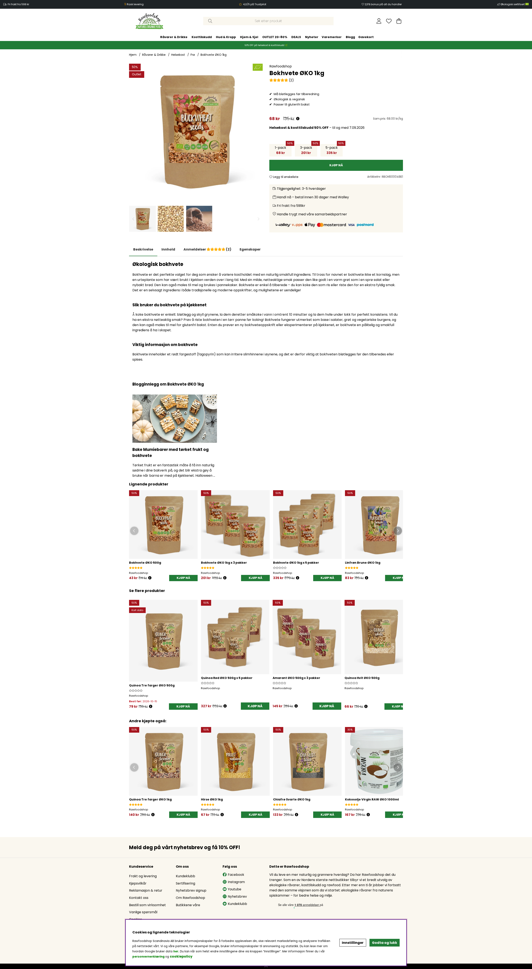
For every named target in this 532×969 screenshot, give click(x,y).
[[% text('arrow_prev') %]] (133, 649)
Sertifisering (185, 883)
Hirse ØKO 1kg (212, 799)
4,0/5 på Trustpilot (254, 4)
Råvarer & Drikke (173, 37)
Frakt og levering (143, 876)
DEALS (296, 37)
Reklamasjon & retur (145, 890)
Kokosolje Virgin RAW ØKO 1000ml (372, 799)
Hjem (133, 55)
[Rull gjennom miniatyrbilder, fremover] (258, 219)
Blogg (350, 37)
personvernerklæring (148, 957)
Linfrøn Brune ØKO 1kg (362, 563)
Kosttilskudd (202, 37)
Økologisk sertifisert (513, 4)
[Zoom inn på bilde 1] (196, 130)
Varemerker (332, 37)
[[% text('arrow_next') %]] (399, 649)
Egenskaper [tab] (250, 249)
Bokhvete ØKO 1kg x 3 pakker (224, 563)
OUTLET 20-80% (274, 37)
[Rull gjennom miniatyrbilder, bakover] (133, 219)
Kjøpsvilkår (138, 883)
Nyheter (311, 37)
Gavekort (366, 37)
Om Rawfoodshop (190, 897)
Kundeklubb (185, 876)
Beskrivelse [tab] (143, 249)
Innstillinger (352, 942)
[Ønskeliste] (388, 21)
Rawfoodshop (280, 66)
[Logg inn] (379, 21)
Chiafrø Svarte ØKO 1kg (291, 799)
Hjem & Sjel (249, 37)
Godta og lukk (384, 942)
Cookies (135, 919)
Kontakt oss (138, 897)
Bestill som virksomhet (147, 905)
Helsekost (178, 55)
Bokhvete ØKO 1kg (214, 55)
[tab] (168, 249)
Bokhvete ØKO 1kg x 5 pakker (296, 563)
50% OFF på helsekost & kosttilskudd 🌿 (266, 45)
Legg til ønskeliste (285, 177)
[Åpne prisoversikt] (297, 118)
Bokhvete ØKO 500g (145, 563)
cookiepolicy (181, 956)
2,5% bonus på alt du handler (383, 4)
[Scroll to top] (266, 966)
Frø (193, 55)
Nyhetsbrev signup (191, 890)
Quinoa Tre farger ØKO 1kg (150, 799)
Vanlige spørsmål (143, 912)
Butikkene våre (188, 905)
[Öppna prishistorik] (149, 578)
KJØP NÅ (255, 578)
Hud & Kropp (226, 37)
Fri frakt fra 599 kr (18, 4)
